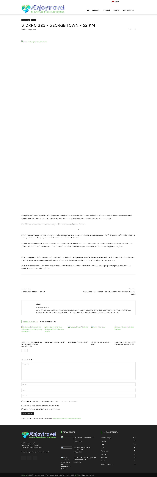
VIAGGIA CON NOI (128, 10)
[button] (123, 1)
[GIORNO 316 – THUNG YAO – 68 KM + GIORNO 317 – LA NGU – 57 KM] (125, 333)
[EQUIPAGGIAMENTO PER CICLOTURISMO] (66, 450)
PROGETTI (116, 10)
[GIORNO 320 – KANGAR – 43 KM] (78, 333)
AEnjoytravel (25, 475)
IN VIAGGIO (96, 10)
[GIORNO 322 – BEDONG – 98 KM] (55, 333)
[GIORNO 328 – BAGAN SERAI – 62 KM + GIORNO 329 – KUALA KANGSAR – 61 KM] (31, 333)
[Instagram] (130, 1)
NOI (88, 10)
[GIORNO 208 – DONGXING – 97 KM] (66, 440)
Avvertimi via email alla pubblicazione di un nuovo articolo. (41, 409)
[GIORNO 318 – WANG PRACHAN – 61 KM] (101, 333)
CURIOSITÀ (106, 10)
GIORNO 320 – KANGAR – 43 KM (77, 342)
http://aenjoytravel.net (42, 307)
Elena (24, 29)
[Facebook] (126, 1)
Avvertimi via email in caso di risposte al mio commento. (41, 405)
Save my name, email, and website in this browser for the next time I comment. (51, 401)
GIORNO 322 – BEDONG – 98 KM (33, 292)
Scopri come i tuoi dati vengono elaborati (67, 418)
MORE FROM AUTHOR (48, 322)
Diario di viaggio (26, 20)
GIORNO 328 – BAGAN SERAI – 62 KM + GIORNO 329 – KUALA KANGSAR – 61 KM (109, 293)
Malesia (33, 20)
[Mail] (134, 1)
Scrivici (77, 475)
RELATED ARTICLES (30, 322)
